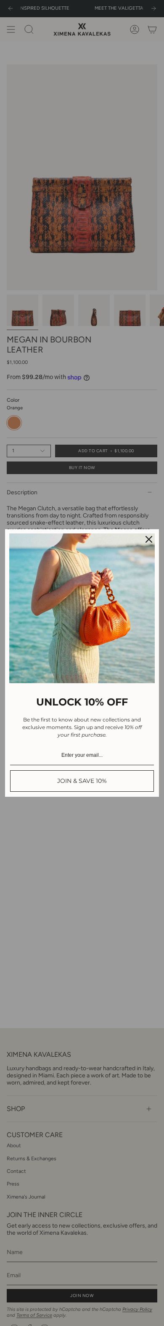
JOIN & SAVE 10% (82, 781)
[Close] (149, 539)
